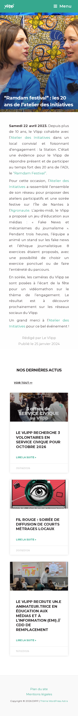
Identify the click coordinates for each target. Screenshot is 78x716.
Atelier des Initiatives (30, 138)
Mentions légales (39, 694)
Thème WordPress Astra (54, 700)
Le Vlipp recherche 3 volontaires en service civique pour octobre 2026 (38, 440)
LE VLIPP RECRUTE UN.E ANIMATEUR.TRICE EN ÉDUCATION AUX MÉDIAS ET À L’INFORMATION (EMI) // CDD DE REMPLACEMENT (38, 616)
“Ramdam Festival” (29, 173)
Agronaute (20, 210)
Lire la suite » (26, 457)
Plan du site (39, 689)
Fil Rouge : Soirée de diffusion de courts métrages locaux (38, 524)
